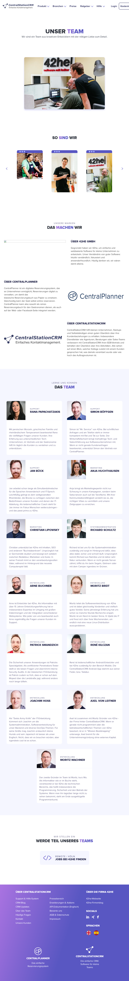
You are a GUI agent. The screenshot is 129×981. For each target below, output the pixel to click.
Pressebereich (57, 898)
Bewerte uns (56, 910)
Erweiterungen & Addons (62, 902)
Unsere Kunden (23, 922)
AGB (52, 914)
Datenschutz (63, 914)
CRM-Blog (20, 902)
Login (114, 6)
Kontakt (19, 918)
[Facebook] (98, 917)
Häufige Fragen (23, 914)
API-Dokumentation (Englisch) (64, 906)
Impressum (55, 918)
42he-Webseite (93, 898)
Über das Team (23, 910)
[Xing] (93, 917)
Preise (73, 6)
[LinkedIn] (87, 917)
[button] (43, 6)
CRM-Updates (22, 906)
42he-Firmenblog (94, 902)
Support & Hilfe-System (27, 898)
